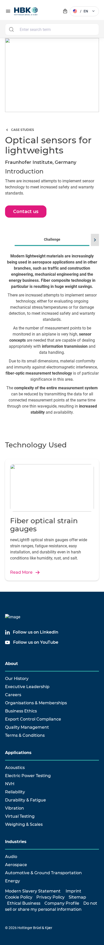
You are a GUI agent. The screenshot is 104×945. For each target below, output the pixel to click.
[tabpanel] (52, 339)
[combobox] (52, 29)
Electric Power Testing (28, 775)
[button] (94, 240)
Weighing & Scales (24, 824)
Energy (12, 881)
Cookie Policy (18, 897)
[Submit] (11, 29)
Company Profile (61, 903)
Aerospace (16, 864)
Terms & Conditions (25, 735)
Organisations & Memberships (36, 703)
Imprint (73, 891)
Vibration (14, 808)
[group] (52, 332)
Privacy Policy (50, 897)
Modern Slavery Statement (33, 891)
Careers (13, 694)
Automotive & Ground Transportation (43, 872)
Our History (17, 678)
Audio (11, 856)
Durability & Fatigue (25, 800)
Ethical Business (23, 903)
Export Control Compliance (33, 719)
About (11, 663)
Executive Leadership (27, 686)
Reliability (15, 792)
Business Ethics (21, 711)
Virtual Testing (20, 816)
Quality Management (27, 727)
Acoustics (15, 767)
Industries (16, 841)
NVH (9, 783)
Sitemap (77, 897)
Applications (18, 752)
